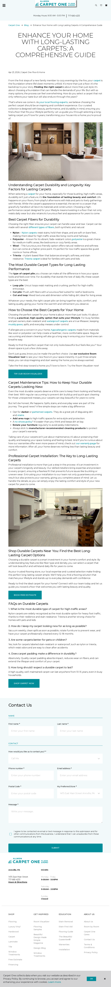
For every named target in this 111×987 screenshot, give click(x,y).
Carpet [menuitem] (11, 936)
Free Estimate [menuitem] (15, 959)
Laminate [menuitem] (13, 941)
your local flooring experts (53, 102)
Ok (91, 979)
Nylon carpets (29, 232)
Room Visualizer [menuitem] (41, 921)
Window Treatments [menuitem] (14, 953)
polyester (77, 239)
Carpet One (14, 25)
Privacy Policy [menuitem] (91, 952)
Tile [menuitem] (10, 946)
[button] (96, 5)
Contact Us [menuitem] (89, 939)
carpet (97, 80)
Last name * (62, 724)
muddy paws (15, 324)
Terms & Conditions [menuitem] (89, 946)
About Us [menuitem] (88, 921)
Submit (55, 848)
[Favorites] (101, 5)
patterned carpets (42, 412)
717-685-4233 (74, 16)
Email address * (64, 768)
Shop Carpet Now (24, 683)
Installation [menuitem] (64, 949)
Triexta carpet (32, 259)
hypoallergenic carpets (63, 330)
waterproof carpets (57, 321)
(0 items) (106, 5)
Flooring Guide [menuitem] (66, 931)
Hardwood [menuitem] (13, 931)
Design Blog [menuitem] (40, 948)
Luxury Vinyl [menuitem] (14, 926)
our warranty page (86, 443)
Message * (13, 804)
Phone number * (16, 768)
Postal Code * (14, 786)
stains (20, 415)
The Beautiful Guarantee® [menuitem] (65, 938)
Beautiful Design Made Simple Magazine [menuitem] (40, 938)
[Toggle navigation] (4, 5)
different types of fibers (41, 227)
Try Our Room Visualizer (28, 374)
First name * (14, 724)
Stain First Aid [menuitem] (65, 926)
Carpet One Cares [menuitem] (89, 933)
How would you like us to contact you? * (27, 752)
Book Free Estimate (25, 595)
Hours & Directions (17, 882)
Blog (26, 25)
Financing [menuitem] (13, 964)
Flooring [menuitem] (12, 921)
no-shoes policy (23, 421)
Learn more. (54, 982)
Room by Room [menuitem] (91, 926)
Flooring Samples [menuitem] (38, 928)
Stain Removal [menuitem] (66, 921)
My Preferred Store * (66, 786)
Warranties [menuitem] (64, 944)
